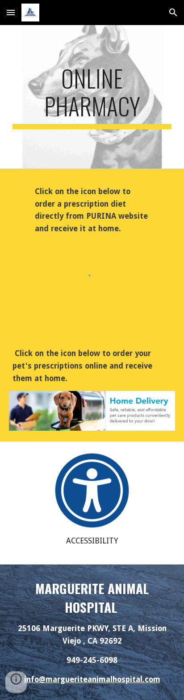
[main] (92, 97)
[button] (10, 12)
